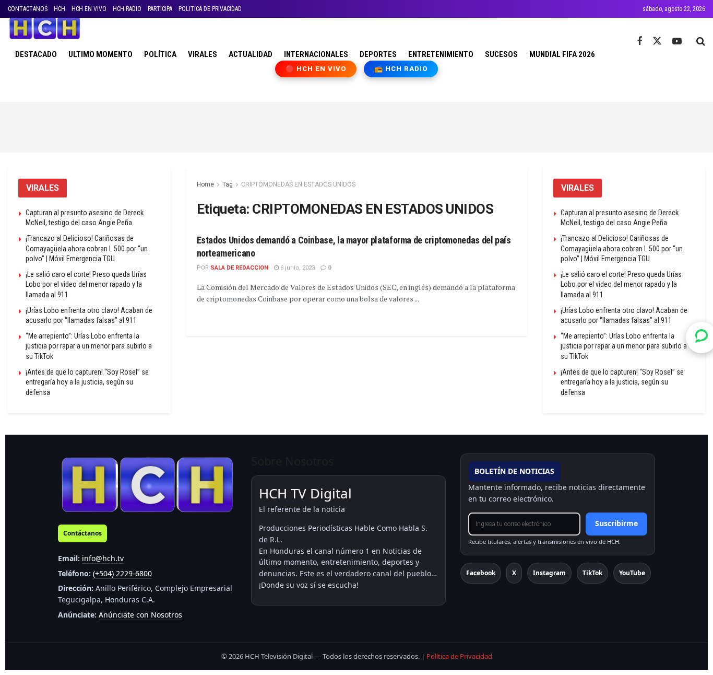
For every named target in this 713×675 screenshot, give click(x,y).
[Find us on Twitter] (657, 41)
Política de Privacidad (459, 656)
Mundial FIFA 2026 (562, 54)
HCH (59, 9)
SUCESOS (501, 54)
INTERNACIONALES (316, 54)
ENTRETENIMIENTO (440, 54)
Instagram (549, 572)
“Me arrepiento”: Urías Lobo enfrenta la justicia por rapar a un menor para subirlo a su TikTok (89, 346)
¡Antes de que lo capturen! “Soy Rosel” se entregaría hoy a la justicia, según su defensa (87, 382)
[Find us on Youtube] (677, 42)
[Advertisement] (356, 125)
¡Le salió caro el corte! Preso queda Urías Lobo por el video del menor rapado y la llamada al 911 (86, 284)
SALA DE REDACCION (239, 267)
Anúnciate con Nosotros (140, 615)
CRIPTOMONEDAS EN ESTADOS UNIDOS (298, 184)
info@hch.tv (103, 558)
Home (205, 184)
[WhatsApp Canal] (701, 337)
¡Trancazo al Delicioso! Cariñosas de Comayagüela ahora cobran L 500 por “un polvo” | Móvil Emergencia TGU (87, 248)
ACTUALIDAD (250, 54)
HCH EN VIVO (89, 9)
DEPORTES (378, 54)
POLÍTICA (160, 54)
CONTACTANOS (27, 9)
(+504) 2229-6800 (122, 573)
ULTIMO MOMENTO (100, 54)
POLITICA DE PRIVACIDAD (210, 9)
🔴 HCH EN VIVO (316, 69)
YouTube (632, 572)
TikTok (592, 572)
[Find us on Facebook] (639, 42)
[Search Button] (700, 41)
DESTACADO (36, 54)
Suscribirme (616, 523)
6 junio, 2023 (297, 267)
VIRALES (202, 54)
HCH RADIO (127, 9)
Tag (227, 184)
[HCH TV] (147, 485)
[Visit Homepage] (44, 28)
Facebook (480, 572)
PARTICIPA (160, 9)
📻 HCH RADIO (400, 69)
